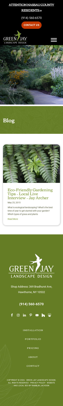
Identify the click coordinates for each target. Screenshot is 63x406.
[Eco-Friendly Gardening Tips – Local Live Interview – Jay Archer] (31, 147)
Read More (13, 219)
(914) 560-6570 (31, 18)
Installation (33, 330)
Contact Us (31, 25)
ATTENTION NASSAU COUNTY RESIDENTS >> (31, 7)
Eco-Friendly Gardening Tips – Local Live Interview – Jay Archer (30, 193)
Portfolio (33, 339)
